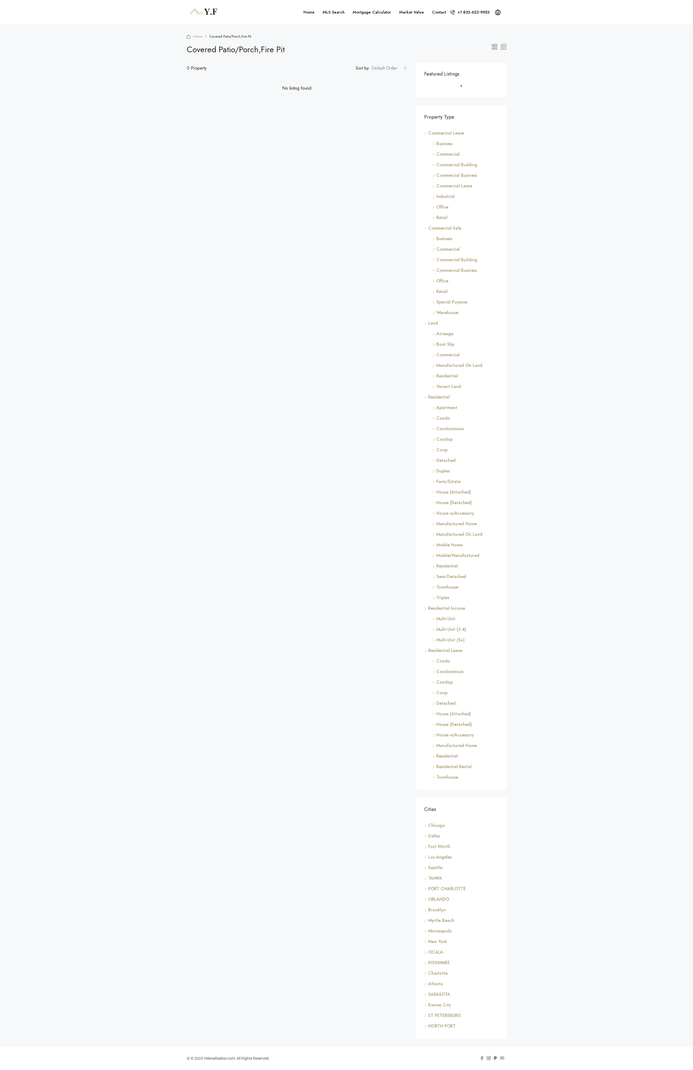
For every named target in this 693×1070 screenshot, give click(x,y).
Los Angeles (440, 857)
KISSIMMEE (439, 963)
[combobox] (389, 68)
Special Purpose (452, 302)
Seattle (435, 868)
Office (442, 207)
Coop (441, 450)
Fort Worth (439, 846)
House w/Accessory (455, 513)
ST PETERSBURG (444, 1015)
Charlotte (437, 973)
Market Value (411, 12)
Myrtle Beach (441, 920)
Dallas (434, 836)
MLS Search (334, 12)
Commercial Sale (444, 228)
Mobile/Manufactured (457, 555)
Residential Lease (445, 650)
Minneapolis (440, 931)
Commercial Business (456, 175)
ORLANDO (438, 899)
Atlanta (435, 984)
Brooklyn (437, 910)
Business (444, 144)
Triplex (442, 598)
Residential (447, 376)
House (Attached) (453, 492)
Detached (446, 460)
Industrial (445, 196)
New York (437, 941)
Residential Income (446, 608)
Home (309, 12)
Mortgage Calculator (372, 12)
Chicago (436, 825)
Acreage (444, 334)
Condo (443, 418)
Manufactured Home (456, 524)
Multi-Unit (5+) (450, 640)
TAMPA (435, 878)
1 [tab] (464, 88)
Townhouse (447, 587)
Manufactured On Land (459, 365)
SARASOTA (439, 994)
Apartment (446, 407)
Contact (439, 12)
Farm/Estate (448, 481)
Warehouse (447, 312)
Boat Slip (445, 344)
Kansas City (439, 1005)
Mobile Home (449, 545)
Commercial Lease (446, 133)
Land (433, 323)
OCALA (435, 952)
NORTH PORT (442, 1026)
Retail (441, 217)
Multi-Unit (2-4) (451, 629)
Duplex (443, 471)
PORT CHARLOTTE (447, 889)
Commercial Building (456, 165)
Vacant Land (448, 386)
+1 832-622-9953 (472, 12)
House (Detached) (454, 503)
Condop (444, 439)
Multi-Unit (445, 619)
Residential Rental (454, 767)
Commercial (448, 154)
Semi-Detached (451, 576)
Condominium (450, 429)
